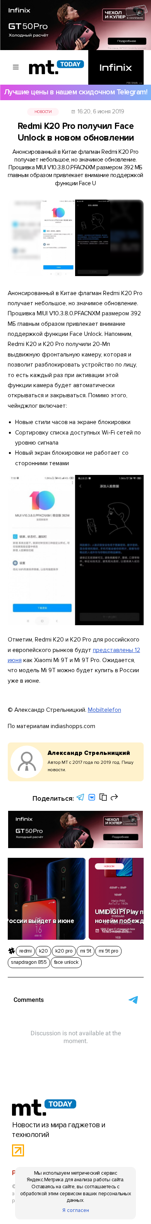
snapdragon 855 (28, 962)
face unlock (66, 962)
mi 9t (85, 951)
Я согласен (75, 1210)
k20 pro (63, 951)
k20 (43, 951)
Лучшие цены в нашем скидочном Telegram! (75, 92)
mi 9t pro (108, 951)
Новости (42, 112)
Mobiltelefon (104, 710)
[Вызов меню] (16, 67)
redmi (25, 951)
